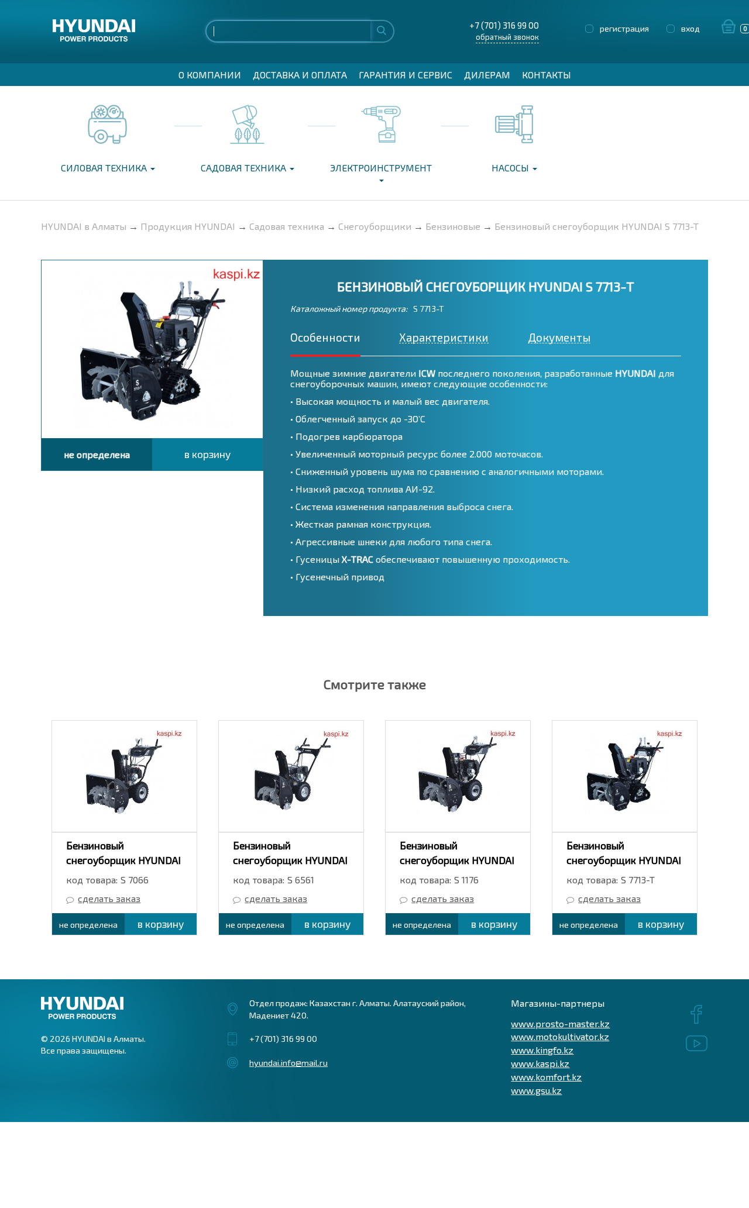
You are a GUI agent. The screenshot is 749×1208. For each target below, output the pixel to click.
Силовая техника (105, 167)
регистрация (624, 28)
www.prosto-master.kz (560, 1023)
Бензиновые (452, 226)
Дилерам (487, 74)
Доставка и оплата (300, 74)
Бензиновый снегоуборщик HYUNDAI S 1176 (457, 860)
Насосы (511, 167)
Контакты (546, 74)
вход (690, 28)
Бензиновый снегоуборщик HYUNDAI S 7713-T (596, 226)
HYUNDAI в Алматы (83, 226)
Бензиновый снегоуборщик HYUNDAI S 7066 (123, 860)
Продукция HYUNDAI (187, 226)
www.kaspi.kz (540, 1063)
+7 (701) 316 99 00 (504, 25)
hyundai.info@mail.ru (288, 1062)
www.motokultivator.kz (560, 1036)
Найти (381, 30)
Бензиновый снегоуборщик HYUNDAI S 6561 (290, 860)
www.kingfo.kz (542, 1049)
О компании (209, 74)
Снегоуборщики (374, 226)
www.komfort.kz (546, 1076)
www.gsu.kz (536, 1090)
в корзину (207, 454)
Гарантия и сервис (405, 74)
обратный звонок (507, 37)
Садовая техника (244, 167)
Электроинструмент (381, 167)
